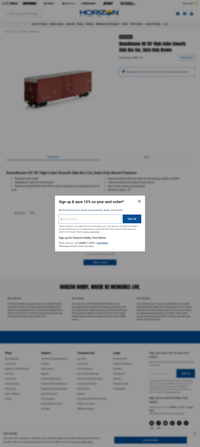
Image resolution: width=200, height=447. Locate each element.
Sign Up (132, 218)
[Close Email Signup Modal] (139, 201)
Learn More (102, 243)
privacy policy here (91, 232)
